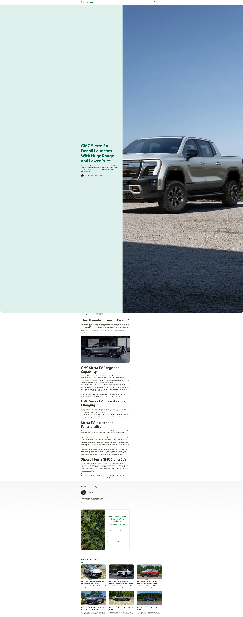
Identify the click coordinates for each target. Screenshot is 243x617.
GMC (90, 326)
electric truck (107, 393)
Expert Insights (86, 7)
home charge (116, 473)
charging (105, 410)
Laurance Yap (87, 175)
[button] (121, 2)
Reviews (91, 7)
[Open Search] (155, 2)
